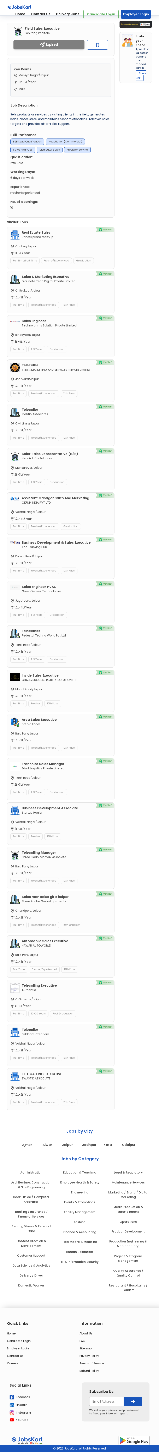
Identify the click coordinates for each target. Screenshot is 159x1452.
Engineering (79, 1192)
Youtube (21, 1420)
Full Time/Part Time (25, 260)
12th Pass (69, 305)
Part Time (19, 969)
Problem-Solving (77, 149)
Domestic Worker (31, 1285)
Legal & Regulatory (128, 1172)
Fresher (35, 703)
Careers (12, 1363)
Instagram (23, 1412)
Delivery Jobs (67, 14)
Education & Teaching (79, 1172)
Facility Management (79, 1212)
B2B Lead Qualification (27, 141)
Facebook (22, 1397)
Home (20, 14)
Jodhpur (89, 1144)
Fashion (80, 1222)
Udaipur (129, 1144)
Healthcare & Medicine (80, 1242)
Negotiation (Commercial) (65, 141)
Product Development (128, 1231)
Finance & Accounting (79, 1232)
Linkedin (21, 1405)
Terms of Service (92, 1363)
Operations (128, 1222)
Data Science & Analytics (31, 1265)
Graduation (83, 260)
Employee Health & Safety (79, 1182)
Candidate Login (101, 14)
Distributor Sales (50, 149)
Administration (31, 1172)
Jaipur (67, 1144)
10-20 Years (38, 1013)
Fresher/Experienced (56, 260)
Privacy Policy (89, 1356)
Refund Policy (89, 1371)
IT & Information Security (80, 1262)
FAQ (82, 1341)
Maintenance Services (128, 1182)
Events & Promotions (79, 1202)
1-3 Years (36, 349)
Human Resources (80, 1252)
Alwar (47, 1144)
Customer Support (31, 1255)
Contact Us (40, 14)
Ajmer (27, 1144)
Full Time (18, 305)
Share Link (141, 75)
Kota (108, 1144)
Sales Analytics (23, 149)
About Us (86, 1333)
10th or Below (71, 925)
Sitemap (86, 1348)
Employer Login (136, 14)
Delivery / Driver (31, 1275)
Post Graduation (63, 1013)
